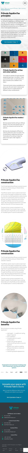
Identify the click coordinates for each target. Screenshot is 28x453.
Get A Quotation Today (10, 42)
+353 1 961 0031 (7, 437)
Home (2, 8)
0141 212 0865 (7, 430)
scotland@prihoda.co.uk (9, 431)
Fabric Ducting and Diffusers (11, 8)
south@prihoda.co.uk (9, 424)
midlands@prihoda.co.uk (9, 417)
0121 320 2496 (7, 415)
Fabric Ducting (22, 8)
